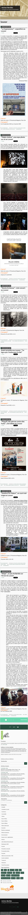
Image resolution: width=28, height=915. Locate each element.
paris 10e (8, 875)
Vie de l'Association (5, 865)
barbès (18, 878)
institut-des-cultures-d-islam (15, 564)
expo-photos (5, 279)
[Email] (18, 727)
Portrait (3, 846)
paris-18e (13, 878)
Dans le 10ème (4, 821)
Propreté (3, 853)
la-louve (15, 485)
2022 (12, 129)
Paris (22, 878)
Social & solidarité (5, 858)
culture (22, 872)
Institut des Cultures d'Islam (20, 500)
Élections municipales (5, 830)
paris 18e (3, 875)
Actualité (3, 807)
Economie (3, 827)
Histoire (3, 839)
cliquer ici (6, 379)
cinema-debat (8, 485)
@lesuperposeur (9, 45)
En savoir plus (8, 914)
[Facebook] (10, 727)
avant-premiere (13, 412)
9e (8, 870)
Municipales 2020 (5, 844)
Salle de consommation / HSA (7, 855)
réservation (7, 591)
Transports (3, 860)
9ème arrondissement (5, 878)
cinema (20, 412)
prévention (9, 872)
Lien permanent (5, 278)
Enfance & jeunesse (5, 832)
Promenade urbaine (5, 851)
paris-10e (12, 870)
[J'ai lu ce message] (26, 911)
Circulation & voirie (5, 809)
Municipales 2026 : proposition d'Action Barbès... (13, 786)
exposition (7, 129)
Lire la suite (5, 744)
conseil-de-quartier (15, 875)
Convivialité (3, 814)
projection (8, 715)
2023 (14, 129)
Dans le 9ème (4, 818)
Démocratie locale (5, 825)
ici (9, 564)
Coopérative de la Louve (10, 435)
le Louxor (17, 428)
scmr (20, 870)
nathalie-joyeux (15, 279)
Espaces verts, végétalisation (7, 837)
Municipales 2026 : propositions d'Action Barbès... (13, 773)
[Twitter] (14, 727)
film (1, 715)
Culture (2, 816)
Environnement (4, 834)
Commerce (3, 811)
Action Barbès (7, 8)
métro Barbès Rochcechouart (7, 841)
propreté (18, 872)
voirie (5, 870)
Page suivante (24, 719)
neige (26, 714)
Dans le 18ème (4, 823)
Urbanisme (3, 862)
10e (14, 872)
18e (2, 870)
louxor (16, 870)
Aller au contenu (4, 0)
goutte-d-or (3, 872)
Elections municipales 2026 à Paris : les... (11, 769)
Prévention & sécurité (5, 848)
